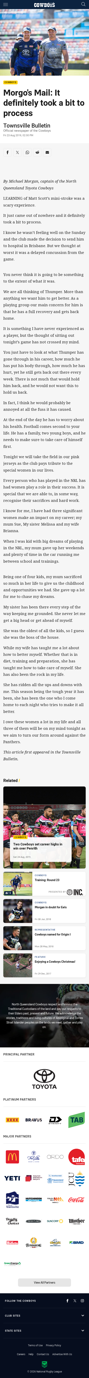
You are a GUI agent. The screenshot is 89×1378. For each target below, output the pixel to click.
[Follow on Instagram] (82, 1300)
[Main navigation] (5, 4)
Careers (21, 1354)
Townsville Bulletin (26, 125)
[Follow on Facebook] (67, 1300)
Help (31, 1354)
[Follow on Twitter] (75, 1300)
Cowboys (10, 82)
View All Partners (44, 1282)
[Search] (83, 4)
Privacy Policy (53, 1345)
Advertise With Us (62, 1354)
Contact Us (43, 1354)
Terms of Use (35, 1345)
